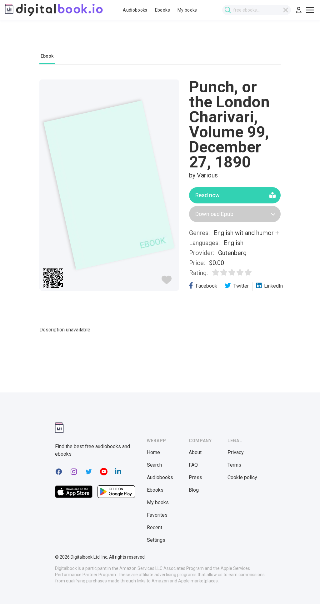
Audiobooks (135, 10)
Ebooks (162, 10)
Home (153, 452)
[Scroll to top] (304, 587)
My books (187, 10)
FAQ (193, 465)
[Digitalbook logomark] (59, 427)
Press (195, 477)
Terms (234, 465)
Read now (207, 195)
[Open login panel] (299, 10)
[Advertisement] (160, 39)
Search (154, 465)
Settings (156, 540)
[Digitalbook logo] (54, 10)
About (195, 452)
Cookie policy (242, 477)
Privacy (236, 452)
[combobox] (256, 10)
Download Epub (214, 214)
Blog (194, 490)
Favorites (157, 515)
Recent (154, 527)
